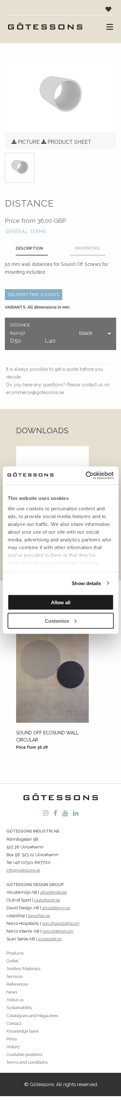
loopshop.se (39, 915)
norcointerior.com (57, 931)
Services (14, 976)
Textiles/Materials (23, 968)
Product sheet (69, 142)
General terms (25, 231)
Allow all (60, 602)
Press (11, 1039)
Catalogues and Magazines (32, 1015)
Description (29, 248)
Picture (29, 142)
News (11, 992)
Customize (57, 620)
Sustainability (19, 1007)
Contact (13, 1023)
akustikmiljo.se (53, 892)
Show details (86, 583)
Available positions (24, 1054)
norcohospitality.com (60, 923)
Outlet (12, 960)
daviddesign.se (56, 907)
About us (15, 999)
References (17, 984)
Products (15, 953)
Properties (87, 248)
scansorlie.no (50, 938)
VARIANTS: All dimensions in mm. (37, 307)
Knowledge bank (22, 1031)
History (13, 1046)
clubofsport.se (47, 900)
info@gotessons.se (23, 870)
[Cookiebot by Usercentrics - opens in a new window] (86, 475)
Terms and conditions (26, 1062)
